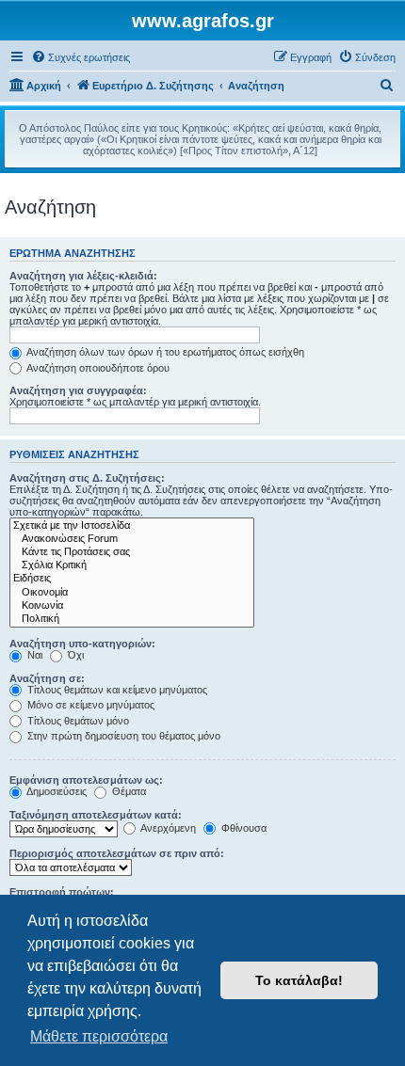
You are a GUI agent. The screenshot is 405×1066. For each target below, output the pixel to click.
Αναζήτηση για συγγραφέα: (78, 390)
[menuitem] (80, 57)
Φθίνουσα (243, 828)
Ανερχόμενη (167, 828)
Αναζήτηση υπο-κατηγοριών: (82, 643)
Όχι (74, 654)
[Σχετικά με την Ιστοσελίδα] (131, 526)
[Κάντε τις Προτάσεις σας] (131, 552)
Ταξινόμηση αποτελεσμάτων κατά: (95, 814)
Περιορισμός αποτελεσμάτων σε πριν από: (116, 853)
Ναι (33, 654)
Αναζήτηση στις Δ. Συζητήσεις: (87, 478)
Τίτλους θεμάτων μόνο (76, 720)
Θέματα (127, 791)
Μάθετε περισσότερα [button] (99, 1036)
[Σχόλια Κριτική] (131, 565)
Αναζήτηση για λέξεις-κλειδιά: (83, 275)
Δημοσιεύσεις (55, 791)
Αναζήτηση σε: (47, 678)
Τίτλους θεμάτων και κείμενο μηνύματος (115, 689)
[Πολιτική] (131, 619)
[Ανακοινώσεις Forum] (131, 539)
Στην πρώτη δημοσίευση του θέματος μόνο (122, 735)
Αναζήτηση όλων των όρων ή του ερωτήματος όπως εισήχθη (164, 352)
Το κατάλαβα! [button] (299, 980)
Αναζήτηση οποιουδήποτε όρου (97, 368)
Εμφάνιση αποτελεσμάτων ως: (86, 780)
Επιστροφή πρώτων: (61, 892)
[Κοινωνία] (131, 606)
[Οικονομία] (131, 592)
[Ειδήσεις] (131, 578)
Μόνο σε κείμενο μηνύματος (89, 704)
